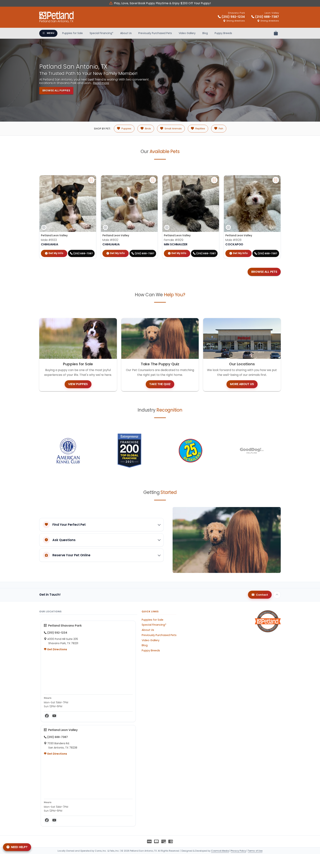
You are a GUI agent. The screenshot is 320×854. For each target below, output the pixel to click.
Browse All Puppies (56, 90)
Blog (205, 33)
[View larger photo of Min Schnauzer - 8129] (214, 180)
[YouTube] (54, 716)
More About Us (242, 384)
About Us (126, 33)
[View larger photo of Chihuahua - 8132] (152, 180)
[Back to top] (277, 594)
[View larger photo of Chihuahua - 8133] (91, 180)
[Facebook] (47, 716)
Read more (101, 83)
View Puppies (78, 384)
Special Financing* (101, 33)
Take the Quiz (160, 384)
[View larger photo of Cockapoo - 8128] (275, 180)
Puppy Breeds (223, 33)
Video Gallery (187, 33)
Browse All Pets (264, 272)
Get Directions (56, 649)
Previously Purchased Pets (155, 33)
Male (49, 240)
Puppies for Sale (72, 33)
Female (173, 240)
